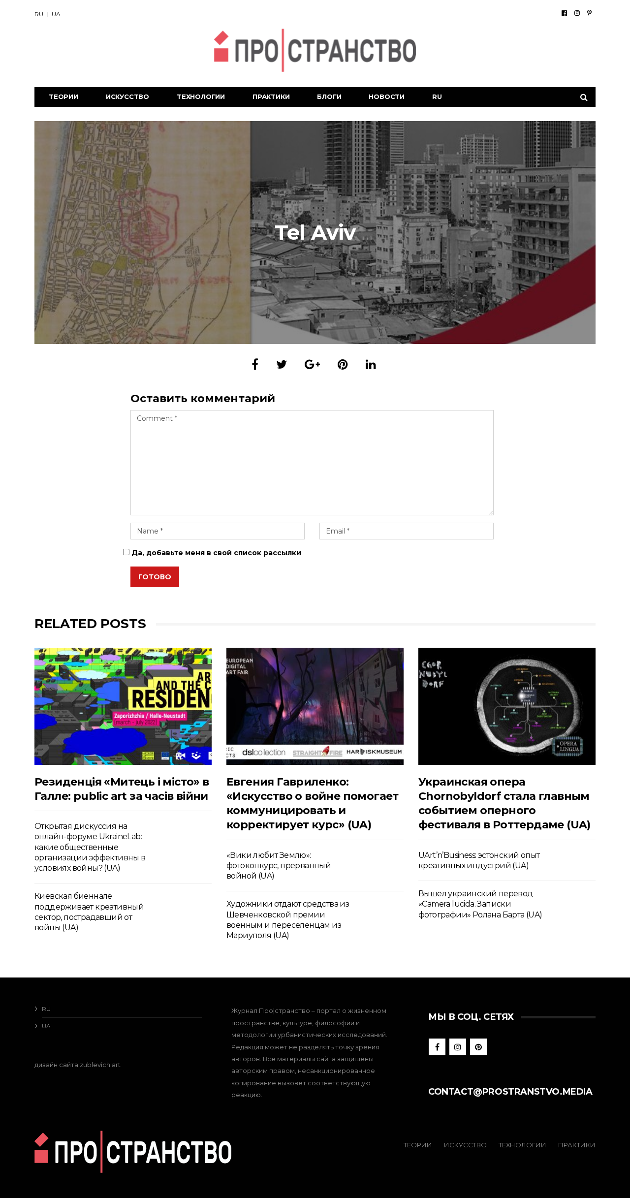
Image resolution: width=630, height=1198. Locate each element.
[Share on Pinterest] (343, 364)
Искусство (127, 96)
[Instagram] (577, 13)
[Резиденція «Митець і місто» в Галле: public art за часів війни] (123, 706)
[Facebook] (564, 13)
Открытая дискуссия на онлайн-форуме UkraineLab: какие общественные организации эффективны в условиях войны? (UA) (90, 847)
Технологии (201, 96)
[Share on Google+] (312, 364)
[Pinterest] (589, 13)
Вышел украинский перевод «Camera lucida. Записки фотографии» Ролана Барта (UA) (480, 904)
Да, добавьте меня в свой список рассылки (215, 552)
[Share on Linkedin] (371, 364)
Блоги (329, 96)
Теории (63, 96)
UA (56, 14)
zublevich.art (100, 1065)
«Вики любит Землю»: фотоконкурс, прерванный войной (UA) (278, 866)
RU (38, 14)
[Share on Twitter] (281, 364)
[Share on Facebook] (255, 364)
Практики (270, 96)
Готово (154, 576)
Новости (387, 96)
